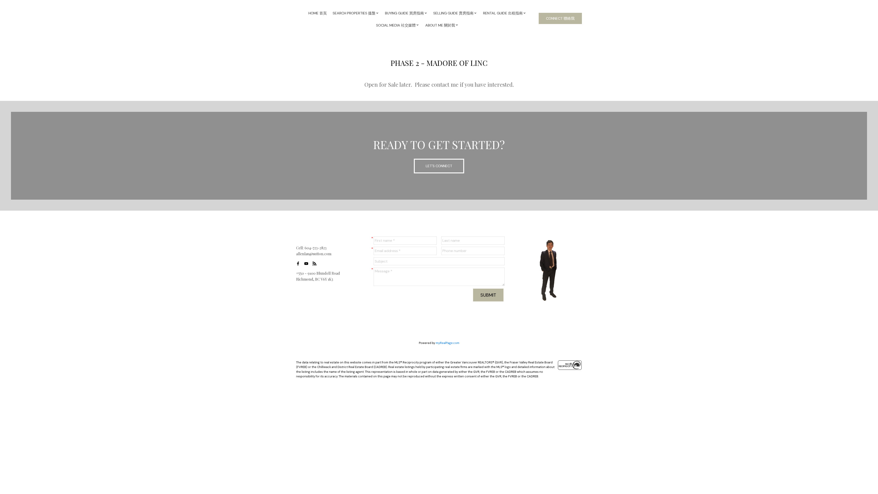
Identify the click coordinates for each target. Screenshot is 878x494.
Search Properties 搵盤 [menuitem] (354, 13)
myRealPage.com (447, 343)
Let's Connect (439, 166)
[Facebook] (299, 263)
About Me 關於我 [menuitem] (440, 25)
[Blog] (316, 263)
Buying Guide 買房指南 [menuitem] (404, 13)
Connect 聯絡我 (560, 18)
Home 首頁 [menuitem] (317, 13)
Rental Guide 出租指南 (503, 13)
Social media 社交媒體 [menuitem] (396, 25)
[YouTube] (307, 263)
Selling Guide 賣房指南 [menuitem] (453, 13)
